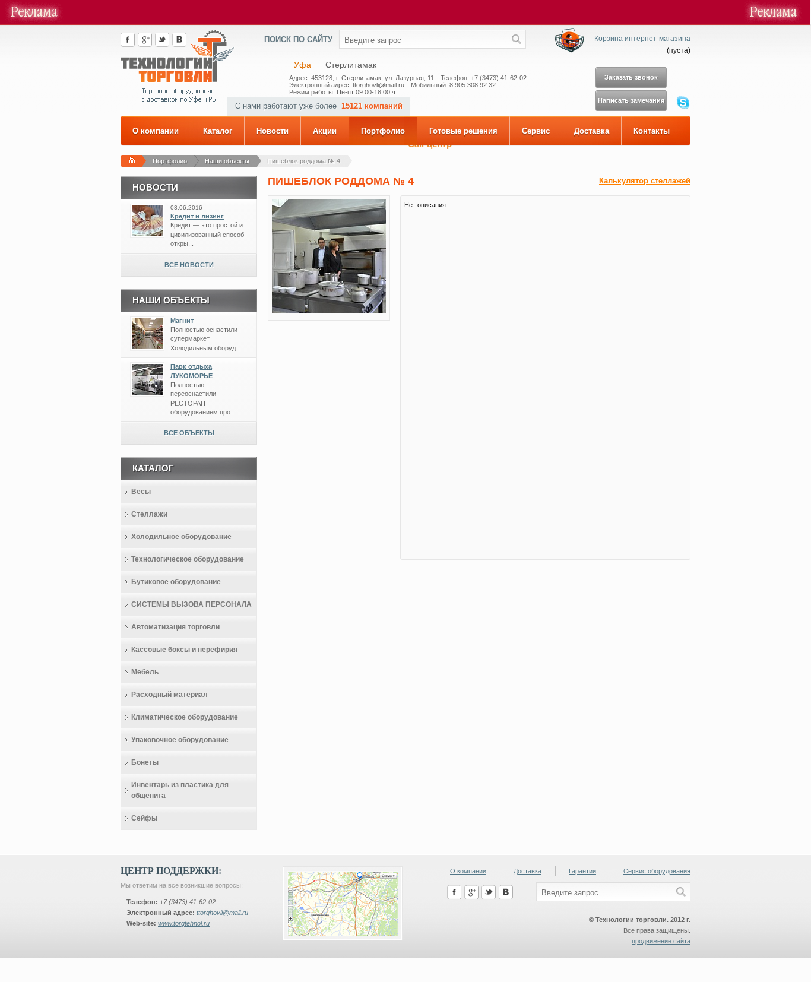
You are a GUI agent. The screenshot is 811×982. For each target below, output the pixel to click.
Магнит (182, 320)
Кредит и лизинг (197, 216)
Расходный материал (169, 694)
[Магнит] (147, 346)
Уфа (302, 64)
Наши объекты (227, 160)
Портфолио (383, 130)
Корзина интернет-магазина (642, 38)
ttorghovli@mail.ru (222, 912)
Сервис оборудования (656, 871)
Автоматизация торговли (175, 627)
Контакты (651, 130)
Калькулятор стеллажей (644, 180)
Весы (141, 491)
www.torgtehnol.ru (184, 923)
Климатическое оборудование (184, 717)
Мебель (145, 672)
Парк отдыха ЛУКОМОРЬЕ (191, 371)
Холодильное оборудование (181, 537)
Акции (325, 130)
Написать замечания (631, 100)
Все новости (189, 264)
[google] (145, 44)
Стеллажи (149, 514)
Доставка (591, 130)
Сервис (536, 130)
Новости (272, 130)
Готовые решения (463, 130)
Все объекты (189, 432)
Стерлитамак (350, 64)
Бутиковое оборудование (176, 582)
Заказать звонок (631, 77)
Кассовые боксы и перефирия (184, 649)
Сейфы (144, 818)
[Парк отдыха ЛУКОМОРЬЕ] (147, 392)
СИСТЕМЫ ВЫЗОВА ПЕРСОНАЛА (191, 604)
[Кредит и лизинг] (147, 233)
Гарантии (582, 871)
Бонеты (145, 762)
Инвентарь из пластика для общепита (180, 790)
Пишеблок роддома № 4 (303, 160)
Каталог (217, 130)
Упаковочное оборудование (180, 740)
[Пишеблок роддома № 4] (329, 311)
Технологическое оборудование (187, 559)
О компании (155, 130)
